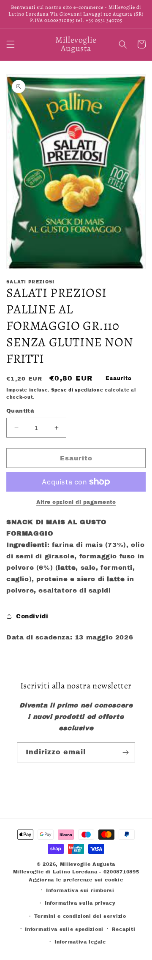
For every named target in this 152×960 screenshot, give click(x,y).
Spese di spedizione (77, 390)
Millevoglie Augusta (87, 864)
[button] (10, 44)
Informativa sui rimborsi (80, 890)
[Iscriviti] (125, 752)
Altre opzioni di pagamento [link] (76, 502)
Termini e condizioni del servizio (80, 916)
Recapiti (124, 929)
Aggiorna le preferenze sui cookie (76, 879)
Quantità (20, 411)
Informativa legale (80, 941)
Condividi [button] (32, 616)
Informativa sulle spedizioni (64, 929)
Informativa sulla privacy (80, 903)
